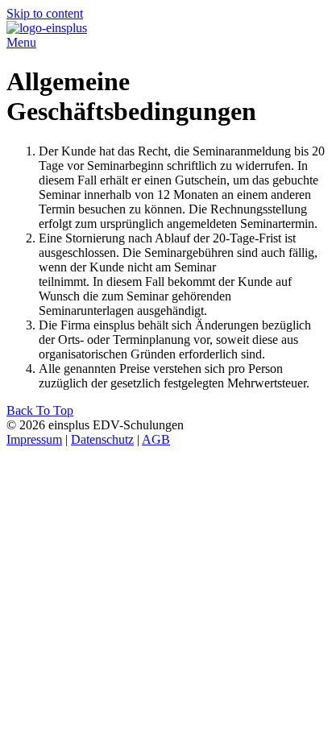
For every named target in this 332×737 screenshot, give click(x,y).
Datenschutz (102, 439)
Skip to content (44, 13)
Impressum (34, 439)
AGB (156, 439)
